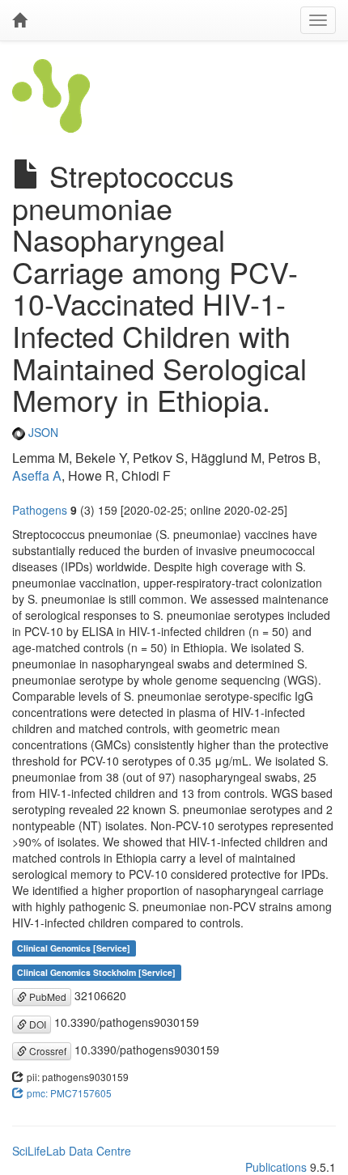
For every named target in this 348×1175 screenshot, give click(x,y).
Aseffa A (37, 475)
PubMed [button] (46, 996)
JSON (41, 432)
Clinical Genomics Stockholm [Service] (96, 972)
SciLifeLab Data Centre (71, 1151)
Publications (276, 1167)
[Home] (19, 20)
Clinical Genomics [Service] (73, 948)
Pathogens (39, 510)
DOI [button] (36, 1024)
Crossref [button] (46, 1051)
